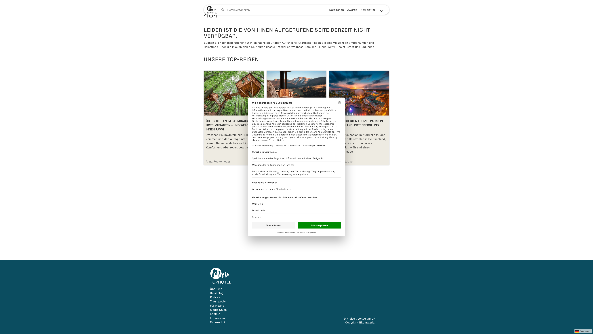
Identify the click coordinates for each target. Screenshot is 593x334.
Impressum (217, 318)
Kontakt (215, 314)
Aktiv (331, 47)
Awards (352, 10)
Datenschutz (218, 322)
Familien (310, 47)
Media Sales (218, 310)
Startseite (305, 43)
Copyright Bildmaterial (360, 322)
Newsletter (367, 10)
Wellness (297, 47)
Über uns (216, 289)
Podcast (215, 297)
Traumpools (218, 301)
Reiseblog (216, 293)
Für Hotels (217, 305)
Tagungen (367, 47)
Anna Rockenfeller (218, 161)
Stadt (350, 47)
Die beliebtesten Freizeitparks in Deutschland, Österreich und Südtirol (357, 125)
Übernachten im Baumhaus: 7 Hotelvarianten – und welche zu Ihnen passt (231, 125)
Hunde (322, 47)
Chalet (340, 47)
